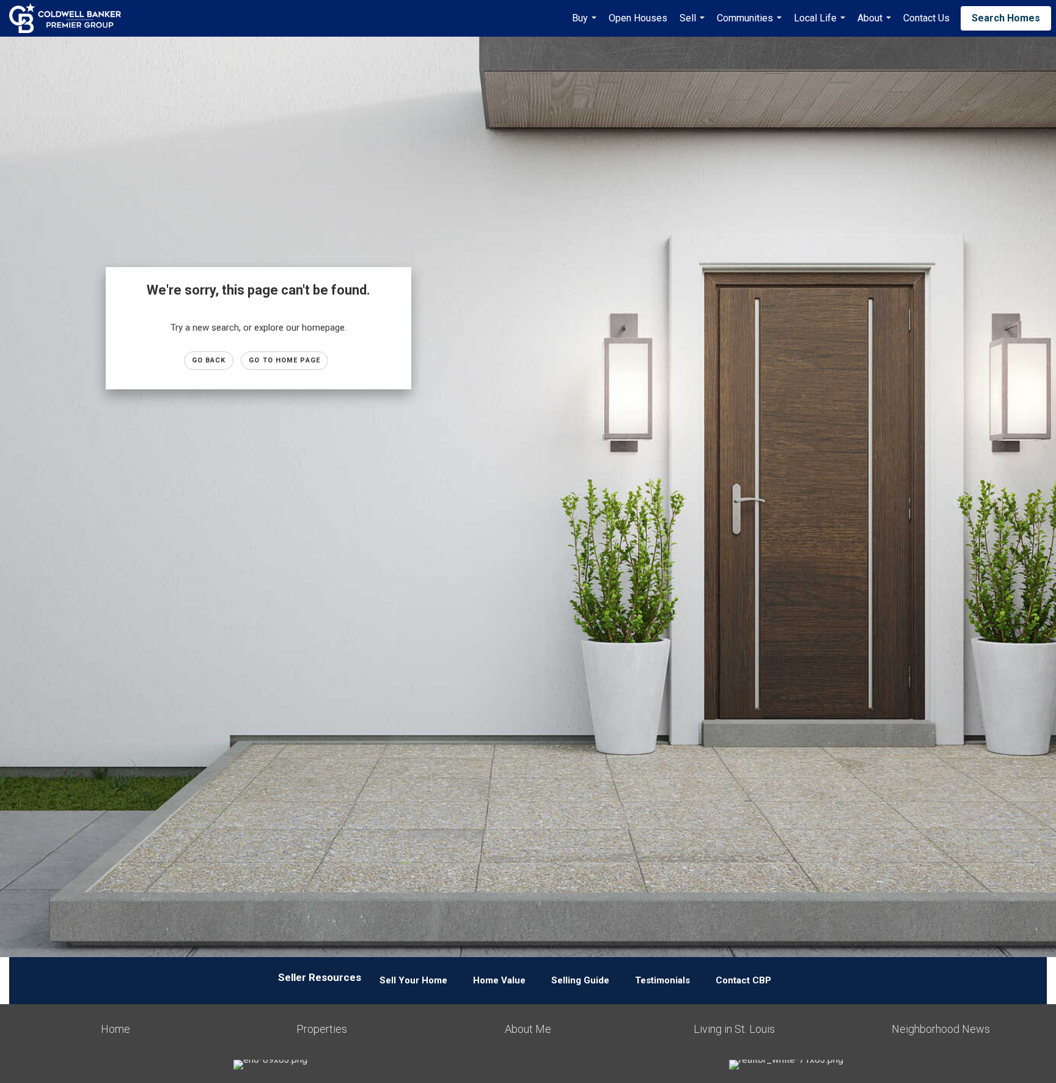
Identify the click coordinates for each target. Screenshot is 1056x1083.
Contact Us (926, 18)
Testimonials (662, 980)
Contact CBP (743, 980)
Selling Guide (580, 980)
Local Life (821, 24)
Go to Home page (284, 360)
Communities (751, 24)
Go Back (209, 360)
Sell (694, 24)
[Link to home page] (71, 18)
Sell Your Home (413, 980)
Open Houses (638, 18)
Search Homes (1006, 18)
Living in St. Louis (734, 1028)
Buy (586, 24)
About (875, 24)
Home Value (499, 980)
